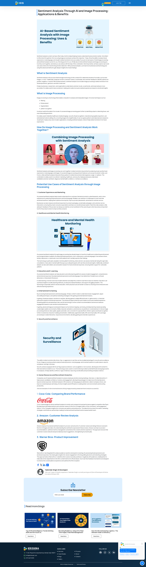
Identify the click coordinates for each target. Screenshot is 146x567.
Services (60, 551)
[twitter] (109, 552)
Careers (78, 556)
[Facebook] (100, 552)
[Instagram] (105, 552)
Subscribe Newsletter (73, 490)
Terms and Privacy (81, 564)
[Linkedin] (114, 552)
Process (78, 551)
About (77, 554)
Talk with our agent (134, 554)
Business (122, 554)
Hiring (127, 554)
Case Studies (62, 554)
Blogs (60, 556)
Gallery (60, 559)
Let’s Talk (118, 3)
